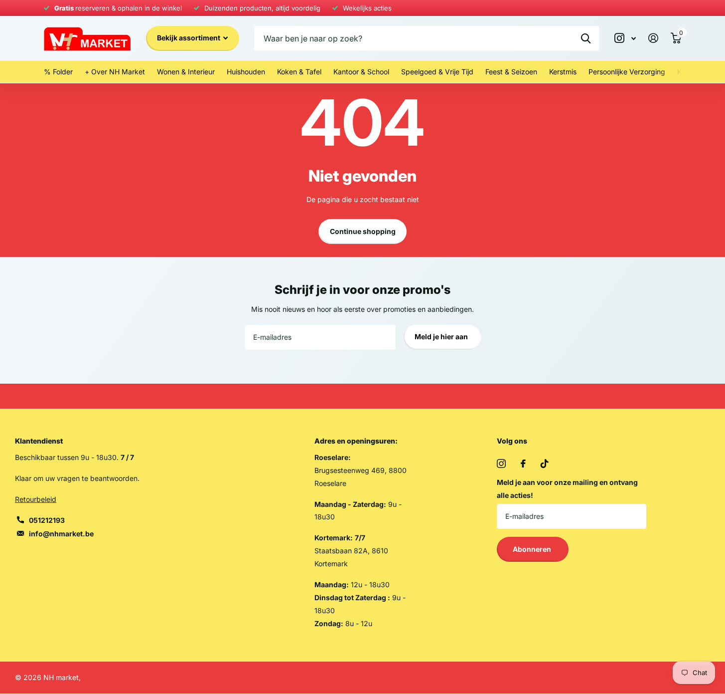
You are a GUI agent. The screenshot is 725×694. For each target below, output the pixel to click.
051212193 (47, 520)
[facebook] (523, 463)
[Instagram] (501, 463)
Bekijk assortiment (189, 37)
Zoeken (585, 38)
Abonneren (533, 549)
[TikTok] (545, 463)
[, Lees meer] (625, 38)
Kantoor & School (361, 71)
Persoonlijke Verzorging (626, 71)
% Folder (58, 71)
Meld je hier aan (442, 336)
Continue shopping (363, 231)
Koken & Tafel (299, 71)
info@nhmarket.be (61, 533)
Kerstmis (563, 71)
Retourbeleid (35, 499)
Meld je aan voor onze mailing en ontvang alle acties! (567, 488)
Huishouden (246, 71)
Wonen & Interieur (186, 71)
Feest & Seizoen (511, 71)
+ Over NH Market (115, 71)
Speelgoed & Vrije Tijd (437, 71)
